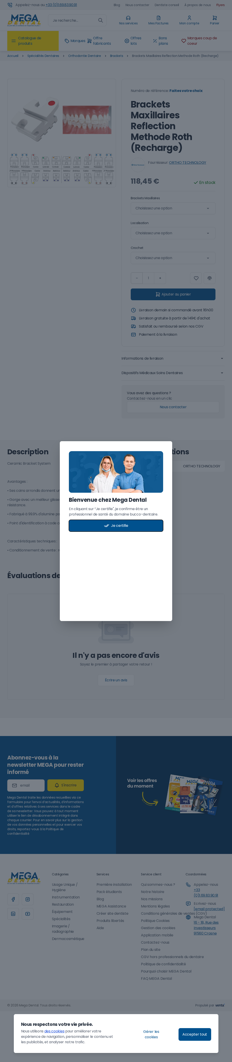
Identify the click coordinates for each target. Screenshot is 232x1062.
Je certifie (119, 525)
